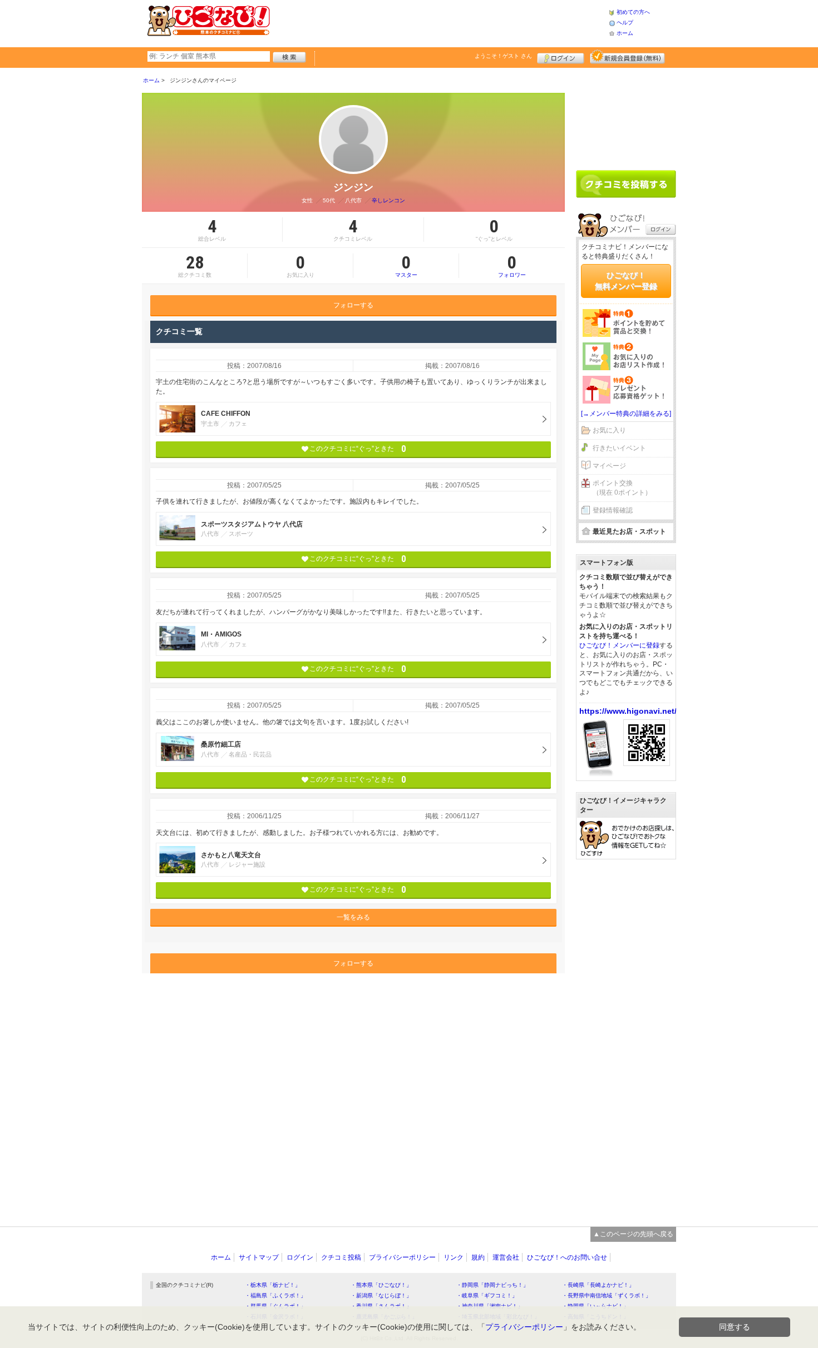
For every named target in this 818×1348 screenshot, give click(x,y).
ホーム (625, 33)
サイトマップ (259, 1257)
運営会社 (505, 1257)
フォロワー (512, 265)
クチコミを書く (626, 184)
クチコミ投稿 (341, 1257)
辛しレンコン (388, 200)
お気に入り (609, 430)
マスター (406, 265)
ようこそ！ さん (503, 56)
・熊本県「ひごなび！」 (381, 1285)
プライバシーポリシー (402, 1257)
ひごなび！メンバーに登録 (619, 645)
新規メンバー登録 (627, 56)
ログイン (560, 56)
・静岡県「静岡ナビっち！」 (492, 1285)
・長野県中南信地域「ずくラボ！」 (606, 1295)
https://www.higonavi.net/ (628, 711)
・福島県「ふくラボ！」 (275, 1295)
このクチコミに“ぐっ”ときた (357, 449)
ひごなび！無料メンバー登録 (626, 281)
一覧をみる (353, 917)
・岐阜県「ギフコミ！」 (487, 1295)
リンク (454, 1257)
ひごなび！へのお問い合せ (567, 1257)
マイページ (609, 466)
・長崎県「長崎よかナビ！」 (598, 1285)
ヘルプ (625, 22)
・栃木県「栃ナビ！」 (272, 1285)
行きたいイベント (619, 448)
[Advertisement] (439, 22)
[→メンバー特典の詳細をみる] (626, 413)
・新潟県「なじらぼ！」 (381, 1295)
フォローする (353, 305)
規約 (478, 1257)
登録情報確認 (613, 510)
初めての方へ (633, 12)
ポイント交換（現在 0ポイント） (622, 487)
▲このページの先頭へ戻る (633, 1234)
